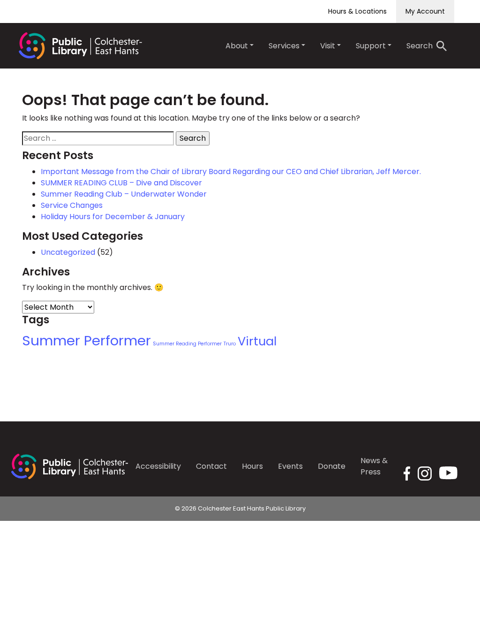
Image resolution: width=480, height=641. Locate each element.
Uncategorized (68, 252)
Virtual (257, 341)
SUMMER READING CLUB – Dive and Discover (121, 182)
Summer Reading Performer (187, 343)
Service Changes (72, 205)
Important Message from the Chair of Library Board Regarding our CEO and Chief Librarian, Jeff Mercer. (231, 171)
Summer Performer (86, 340)
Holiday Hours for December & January (113, 216)
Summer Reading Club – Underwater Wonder (124, 194)
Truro (230, 343)
